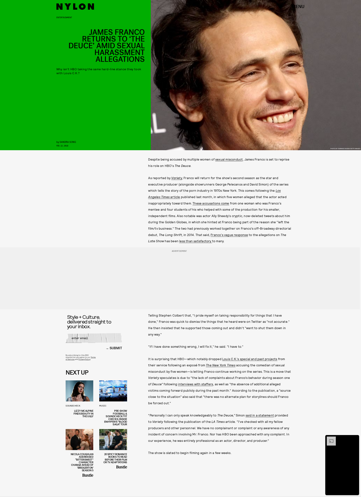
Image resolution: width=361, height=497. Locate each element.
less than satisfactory (195, 241)
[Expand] (329, 438)
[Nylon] (75, 6)
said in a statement (260, 415)
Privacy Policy (84, 359)
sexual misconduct (229, 159)
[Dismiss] (355, 438)
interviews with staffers (195, 384)
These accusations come (211, 203)
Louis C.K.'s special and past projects (249, 359)
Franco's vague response (229, 235)
